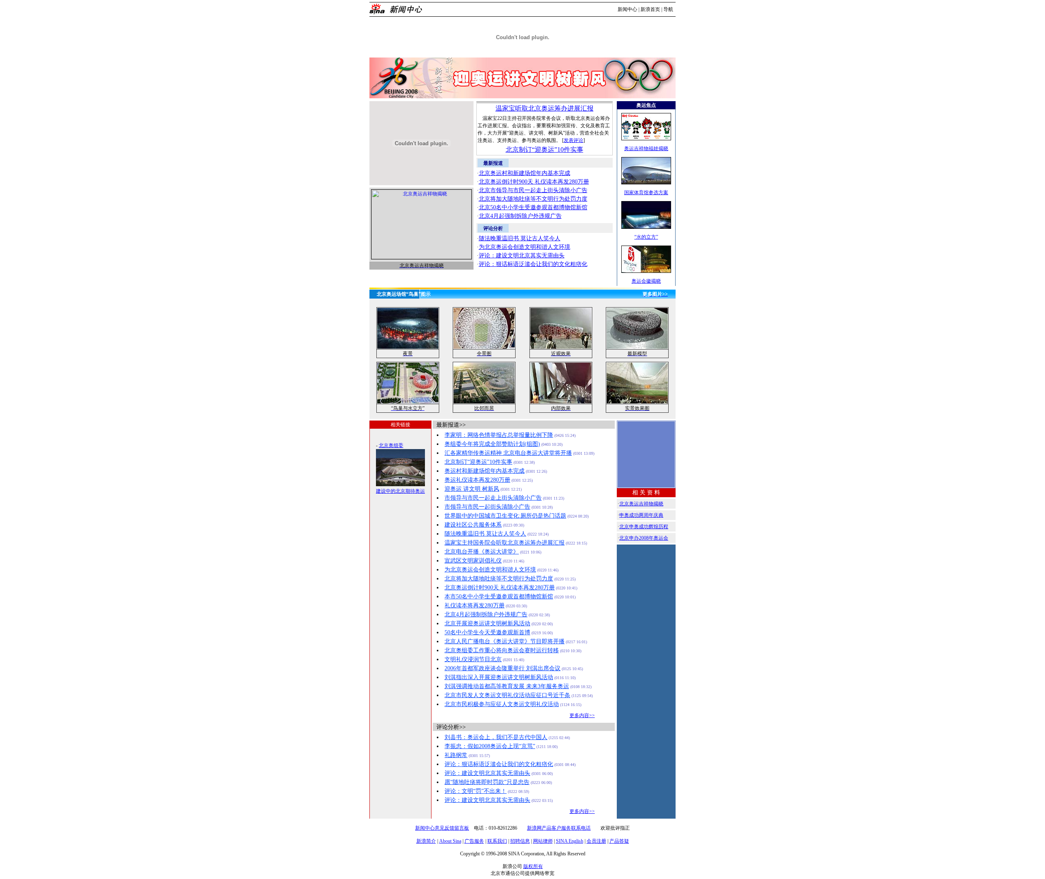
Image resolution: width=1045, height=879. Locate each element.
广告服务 (474, 841)
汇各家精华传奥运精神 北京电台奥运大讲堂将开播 (508, 453)
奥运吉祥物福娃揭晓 (646, 148)
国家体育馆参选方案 (646, 192)
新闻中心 (627, 9)
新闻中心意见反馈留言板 (442, 828)
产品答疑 (619, 841)
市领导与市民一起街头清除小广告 (487, 507)
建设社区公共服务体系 (473, 525)
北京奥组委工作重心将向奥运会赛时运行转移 (502, 650)
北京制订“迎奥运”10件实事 (544, 149)
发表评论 (573, 140)
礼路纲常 (456, 755)
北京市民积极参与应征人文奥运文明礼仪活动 (502, 704)
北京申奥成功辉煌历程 (643, 526)
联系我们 (497, 841)
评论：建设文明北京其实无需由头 (522, 255)
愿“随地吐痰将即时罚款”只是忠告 (487, 782)
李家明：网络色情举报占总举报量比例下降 (499, 435)
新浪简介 (426, 841)
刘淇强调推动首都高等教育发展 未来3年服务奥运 (507, 686)
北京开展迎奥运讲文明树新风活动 (487, 623)
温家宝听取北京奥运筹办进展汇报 (545, 108)
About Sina (450, 841)
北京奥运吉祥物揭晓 (641, 504)
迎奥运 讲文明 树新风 (472, 489)
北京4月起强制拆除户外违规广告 (520, 216)
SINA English (569, 841)
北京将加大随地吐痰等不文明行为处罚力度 (533, 199)
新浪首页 (650, 9)
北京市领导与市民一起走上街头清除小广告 (533, 190)
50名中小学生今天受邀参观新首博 (487, 632)
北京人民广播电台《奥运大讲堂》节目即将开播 (505, 641)
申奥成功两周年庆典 (641, 515)
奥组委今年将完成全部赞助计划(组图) (492, 444)
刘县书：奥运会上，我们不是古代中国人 (496, 737)
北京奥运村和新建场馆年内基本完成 (524, 173)
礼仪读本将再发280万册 (475, 605)
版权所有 (533, 866)
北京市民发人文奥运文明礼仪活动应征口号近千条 (507, 695)
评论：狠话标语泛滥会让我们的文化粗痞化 (533, 264)
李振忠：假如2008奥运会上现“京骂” (490, 746)
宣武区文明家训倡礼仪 (473, 561)
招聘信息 (520, 841)
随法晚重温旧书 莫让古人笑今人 (519, 238)
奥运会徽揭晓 (646, 281)
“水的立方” (646, 237)
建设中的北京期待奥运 (400, 491)
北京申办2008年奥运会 (643, 538)
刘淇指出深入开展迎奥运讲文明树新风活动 (499, 677)
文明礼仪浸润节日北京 (473, 659)
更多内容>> (582, 715)
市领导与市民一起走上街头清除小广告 (493, 498)
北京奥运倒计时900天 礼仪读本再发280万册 (534, 182)
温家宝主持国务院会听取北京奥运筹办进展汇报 (505, 543)
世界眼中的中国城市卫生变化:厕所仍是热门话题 (505, 516)
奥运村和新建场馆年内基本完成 (485, 471)
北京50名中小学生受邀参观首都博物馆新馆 (533, 207)
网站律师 (543, 841)
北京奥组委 (391, 445)
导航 (668, 9)
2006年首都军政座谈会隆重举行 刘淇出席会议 (502, 668)
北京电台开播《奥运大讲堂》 (482, 552)
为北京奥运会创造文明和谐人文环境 (524, 247)
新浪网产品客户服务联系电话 (559, 828)
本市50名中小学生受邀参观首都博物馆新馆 (499, 596)
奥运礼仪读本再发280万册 (477, 480)
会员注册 (596, 841)
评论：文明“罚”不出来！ (476, 791)
